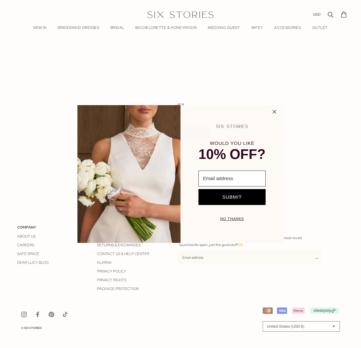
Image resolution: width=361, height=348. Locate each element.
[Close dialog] (274, 112)
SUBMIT (232, 197)
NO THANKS (232, 219)
